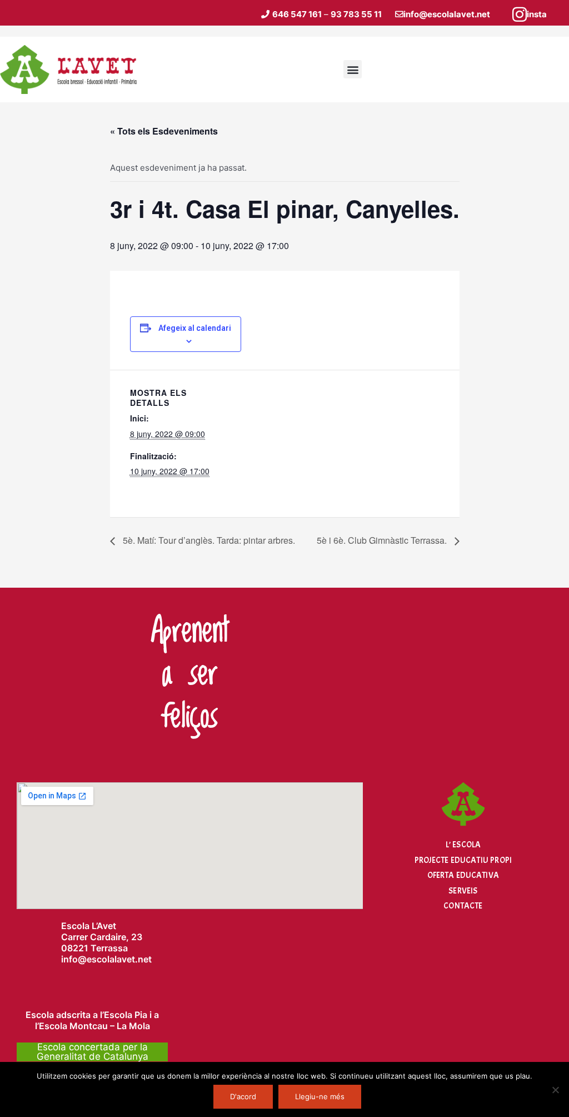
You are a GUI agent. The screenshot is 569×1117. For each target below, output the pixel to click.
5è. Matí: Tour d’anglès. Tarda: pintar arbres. (208, 540)
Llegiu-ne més (320, 1096)
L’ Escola (463, 845)
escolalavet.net (119, 959)
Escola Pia (125, 1014)
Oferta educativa (463, 875)
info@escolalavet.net (446, 14)
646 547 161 (297, 14)
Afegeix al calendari (194, 328)
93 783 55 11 (356, 14)
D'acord (243, 1096)
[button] (352, 69)
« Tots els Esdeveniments (164, 131)
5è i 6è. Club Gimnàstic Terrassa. (383, 540)
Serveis (462, 891)
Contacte (462, 906)
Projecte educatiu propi (463, 860)
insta (537, 14)
